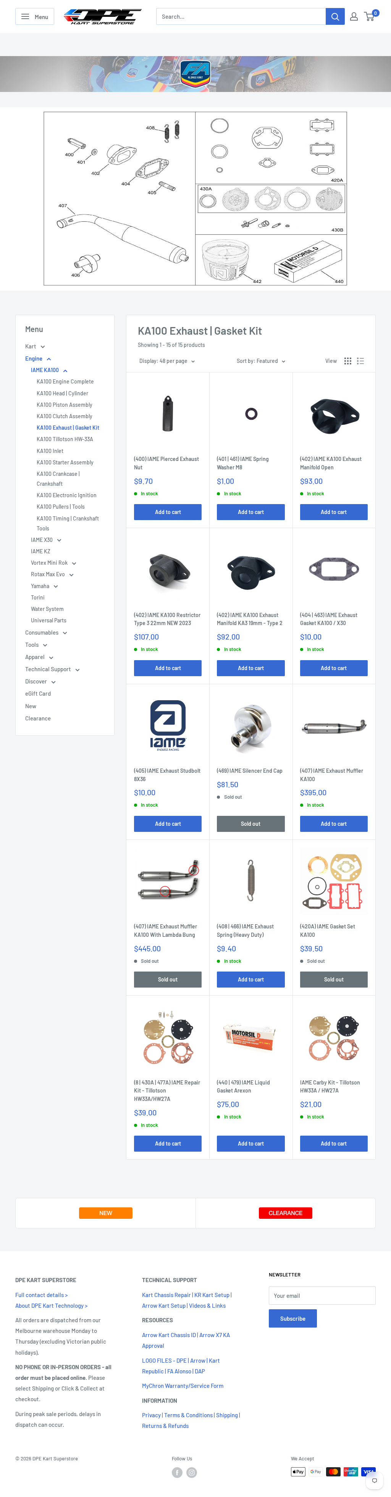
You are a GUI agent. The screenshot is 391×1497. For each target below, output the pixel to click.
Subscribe (292, 1318)
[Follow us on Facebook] (177, 1472)
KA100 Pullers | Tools (61, 506)
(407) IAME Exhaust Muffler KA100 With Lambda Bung (165, 930)
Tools (32, 644)
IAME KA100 (45, 370)
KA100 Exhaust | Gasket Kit (68, 427)
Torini (38, 597)
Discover (36, 681)
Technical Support (48, 669)
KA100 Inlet (50, 451)
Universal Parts (48, 620)
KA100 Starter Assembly (65, 462)
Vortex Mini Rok (50, 562)
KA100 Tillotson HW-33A (65, 439)
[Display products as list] (360, 361)
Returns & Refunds (165, 1425)
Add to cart (168, 512)
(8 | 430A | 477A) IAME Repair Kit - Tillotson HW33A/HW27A (167, 1090)
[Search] (335, 16)
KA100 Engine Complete (65, 381)
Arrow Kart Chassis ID (169, 1334)
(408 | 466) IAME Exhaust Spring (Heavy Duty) (245, 930)
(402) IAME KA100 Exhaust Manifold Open (331, 463)
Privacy (151, 1415)
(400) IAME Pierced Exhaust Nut (166, 463)
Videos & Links (207, 1305)
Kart (31, 346)
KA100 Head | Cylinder (62, 393)
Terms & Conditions (188, 1415)
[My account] (354, 16)
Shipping (227, 1415)
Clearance (38, 718)
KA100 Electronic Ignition (67, 495)
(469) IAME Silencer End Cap (250, 770)
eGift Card (38, 693)
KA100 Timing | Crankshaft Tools (68, 523)
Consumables (42, 632)
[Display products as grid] (347, 361)
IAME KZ (40, 551)
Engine (34, 358)
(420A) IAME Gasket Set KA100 (327, 930)
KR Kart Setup (211, 1294)
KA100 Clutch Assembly (64, 416)
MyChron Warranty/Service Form (182, 1385)
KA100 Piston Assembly (64, 404)
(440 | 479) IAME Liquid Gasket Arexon (243, 1086)
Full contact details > (41, 1294)
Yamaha (40, 586)
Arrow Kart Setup (164, 1305)
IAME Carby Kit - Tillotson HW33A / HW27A (330, 1086)
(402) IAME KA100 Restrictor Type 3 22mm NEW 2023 (167, 619)
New (30, 706)
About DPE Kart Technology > (51, 1305)
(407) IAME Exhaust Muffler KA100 (331, 774)
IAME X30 (42, 540)
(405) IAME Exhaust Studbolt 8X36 (167, 774)
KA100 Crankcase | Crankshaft (58, 479)
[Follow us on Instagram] (191, 1472)
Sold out (250, 823)
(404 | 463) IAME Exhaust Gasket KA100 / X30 (328, 619)
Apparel (35, 656)
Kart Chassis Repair (166, 1294)
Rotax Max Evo (48, 574)
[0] (369, 16)
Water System (47, 609)
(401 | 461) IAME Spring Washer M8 (243, 463)
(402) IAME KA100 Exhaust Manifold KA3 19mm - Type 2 (250, 619)
